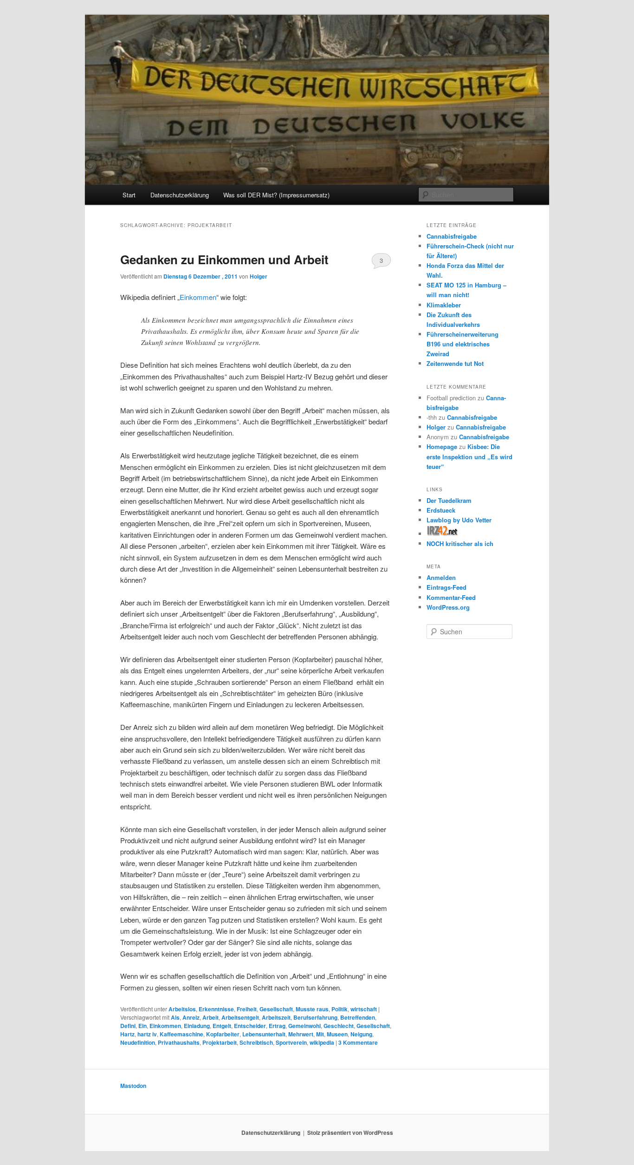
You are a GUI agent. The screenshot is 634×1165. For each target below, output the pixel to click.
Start (129, 194)
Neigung (361, 1034)
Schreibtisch (256, 1042)
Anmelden (441, 577)
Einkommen (198, 297)
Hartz (127, 1034)
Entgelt (222, 1026)
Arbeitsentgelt (240, 1017)
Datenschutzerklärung (179, 194)
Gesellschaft (276, 1009)
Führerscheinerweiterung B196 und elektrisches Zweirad (462, 344)
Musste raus (312, 1009)
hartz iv (147, 1034)
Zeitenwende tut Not (455, 363)
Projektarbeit (219, 1042)
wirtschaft (363, 1009)
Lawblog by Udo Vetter (459, 519)
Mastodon (133, 1085)
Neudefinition (137, 1042)
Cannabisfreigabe (452, 236)
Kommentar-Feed (451, 597)
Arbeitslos (182, 1009)
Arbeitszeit (276, 1017)
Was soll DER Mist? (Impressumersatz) (276, 194)
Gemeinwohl (304, 1026)
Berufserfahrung (315, 1017)
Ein (142, 1026)
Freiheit (247, 1009)
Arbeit (210, 1017)
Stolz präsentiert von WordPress (350, 1132)
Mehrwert (300, 1034)
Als (175, 1017)
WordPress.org (448, 607)
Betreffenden (357, 1017)
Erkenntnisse (216, 1009)
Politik (339, 1009)
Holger (258, 276)
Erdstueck (441, 510)
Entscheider (250, 1026)
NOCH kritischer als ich (460, 543)
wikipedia (322, 1042)
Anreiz (191, 1017)
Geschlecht (338, 1026)
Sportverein (291, 1042)
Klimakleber (444, 304)
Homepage (442, 446)
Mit (320, 1034)
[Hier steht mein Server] (443, 533)
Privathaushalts (179, 1042)
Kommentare (358, 1042)
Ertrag (277, 1026)
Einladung (197, 1026)
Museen (337, 1034)
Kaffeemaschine (181, 1034)
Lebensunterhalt (263, 1034)
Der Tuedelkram (449, 500)
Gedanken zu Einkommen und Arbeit (224, 259)
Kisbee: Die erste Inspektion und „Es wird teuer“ (469, 456)
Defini (128, 1026)
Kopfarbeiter (222, 1034)
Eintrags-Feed (446, 587)
